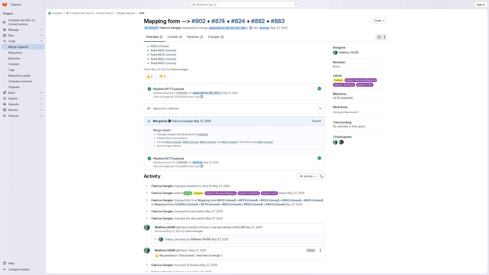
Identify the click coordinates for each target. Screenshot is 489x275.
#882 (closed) (167, 59)
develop (264, 28)
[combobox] (308, 176)
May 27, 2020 (278, 27)
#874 (218, 21)
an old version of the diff (228, 227)
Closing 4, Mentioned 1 (346, 112)
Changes (215, 36)
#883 (278, 21)
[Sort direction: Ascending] (322, 176)
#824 (238, 21)
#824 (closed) (160, 46)
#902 (198, 21)
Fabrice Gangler (194, 231)
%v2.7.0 (207, 186)
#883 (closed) (167, 63)
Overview (154, 36)
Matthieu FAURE (201, 239)
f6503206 (182, 93)
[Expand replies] (155, 239)
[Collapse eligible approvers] (320, 108)
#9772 (169, 89)
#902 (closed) (167, 50)
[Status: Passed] (149, 89)
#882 (258, 21)
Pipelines (194, 36)
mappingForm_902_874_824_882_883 (228, 28)
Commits (174, 36)
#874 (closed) (167, 54)
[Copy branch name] (251, 28)
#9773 (169, 158)
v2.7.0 (343, 97)
